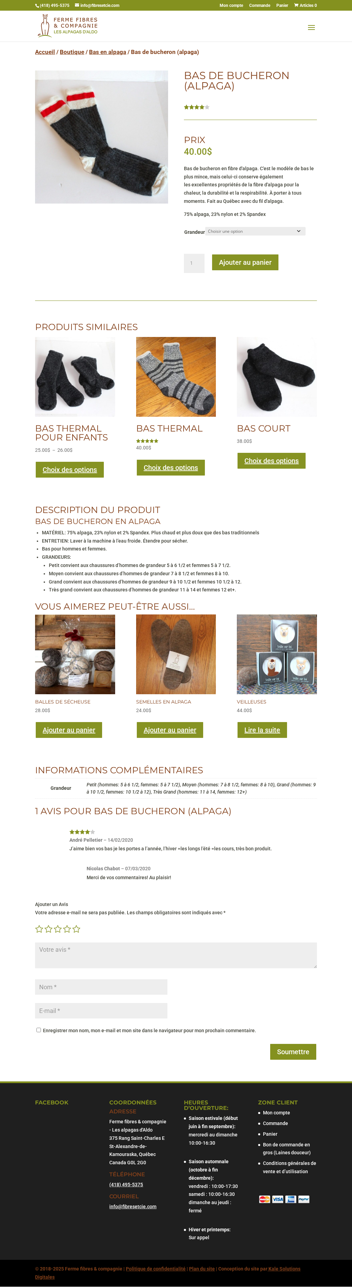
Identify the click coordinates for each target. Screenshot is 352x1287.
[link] (305, 5)
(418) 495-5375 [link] (55, 5)
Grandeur (194, 232)
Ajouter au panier (245, 262)
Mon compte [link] (231, 5)
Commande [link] (259, 5)
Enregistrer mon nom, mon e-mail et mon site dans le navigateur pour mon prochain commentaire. (149, 1030)
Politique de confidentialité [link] (156, 1269)
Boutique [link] (72, 51)
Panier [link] (282, 5)
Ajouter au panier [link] (69, 730)
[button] (311, 32)
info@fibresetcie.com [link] (132, 1206)
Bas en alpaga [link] (107, 51)
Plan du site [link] (202, 1269)
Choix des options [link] (70, 470)
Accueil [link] (45, 51)
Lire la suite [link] (262, 730)
